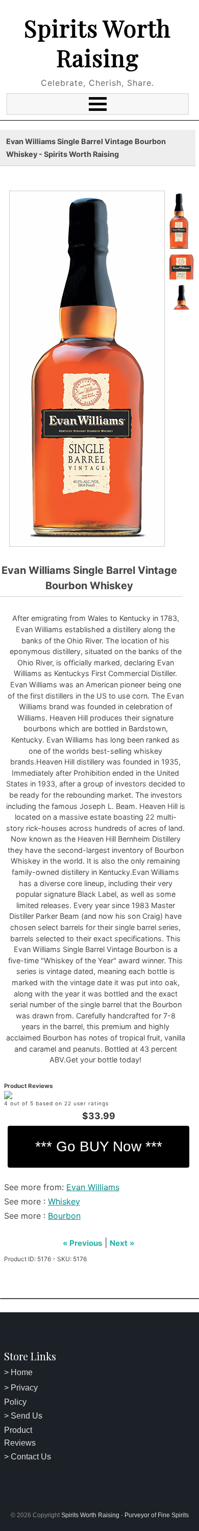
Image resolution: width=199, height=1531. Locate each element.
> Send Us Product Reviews (23, 1429)
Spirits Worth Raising (97, 42)
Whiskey (64, 1201)
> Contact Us (27, 1456)
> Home (18, 1372)
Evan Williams (92, 1187)
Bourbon (64, 1216)
